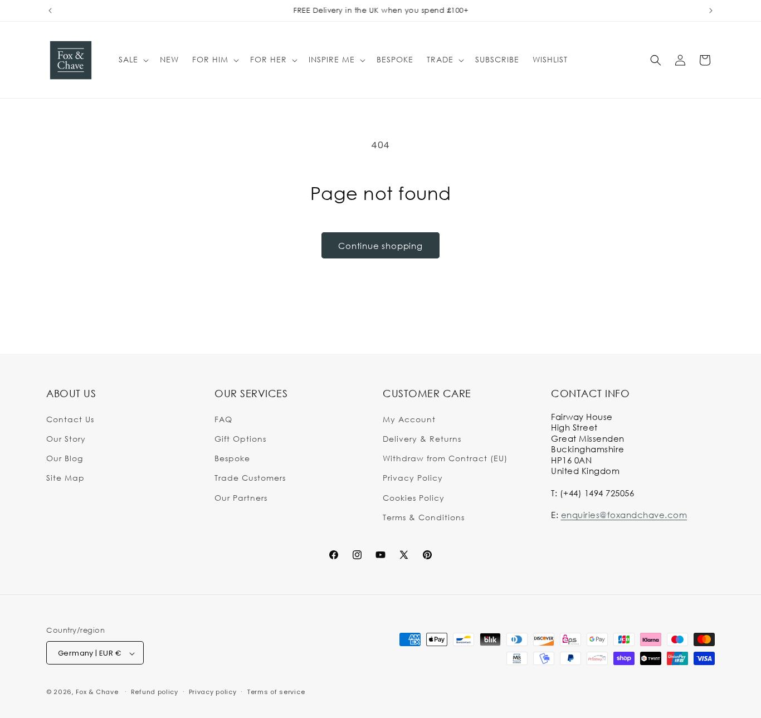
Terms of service (276, 691)
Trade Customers (250, 477)
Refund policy (154, 691)
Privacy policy (213, 691)
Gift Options (240, 438)
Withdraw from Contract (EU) (445, 457)
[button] (132, 59)
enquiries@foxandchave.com (624, 514)
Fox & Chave (97, 692)
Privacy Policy (413, 477)
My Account (409, 418)
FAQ (223, 418)
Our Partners (240, 497)
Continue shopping (380, 246)
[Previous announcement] (50, 10)
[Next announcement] (711, 10)
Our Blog (64, 457)
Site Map (65, 477)
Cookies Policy (414, 497)
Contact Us (70, 418)
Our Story (66, 438)
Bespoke (232, 457)
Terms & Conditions (424, 516)
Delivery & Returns (422, 438)
